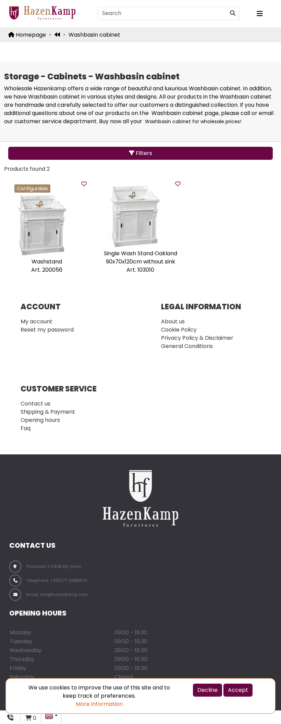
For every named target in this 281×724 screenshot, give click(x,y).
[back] (57, 35)
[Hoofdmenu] (264, 14)
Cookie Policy (179, 330)
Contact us (35, 404)
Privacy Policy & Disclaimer (197, 338)
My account (36, 321)
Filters (143, 153)
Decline (207, 690)
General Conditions (187, 346)
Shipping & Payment (48, 412)
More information (99, 704)
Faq (25, 428)
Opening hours (40, 420)
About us (173, 321)
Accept (238, 690)
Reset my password (47, 330)
